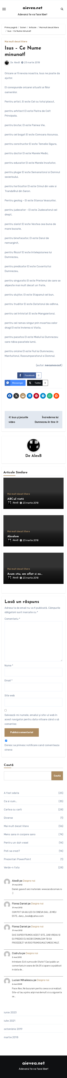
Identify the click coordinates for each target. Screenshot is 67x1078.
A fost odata (11, 793)
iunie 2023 (10, 1012)
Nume (9, 665)
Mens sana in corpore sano (20, 834)
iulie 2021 (9, 1020)
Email (8, 680)
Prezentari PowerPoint (17, 859)
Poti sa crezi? (12, 850)
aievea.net (32, 8)
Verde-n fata (11, 867)
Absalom (13, 536)
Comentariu (12, 618)
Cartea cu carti (13, 809)
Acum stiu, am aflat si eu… (24, 574)
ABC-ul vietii (15, 499)
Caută (9, 765)
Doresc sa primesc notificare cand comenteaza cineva (32, 747)
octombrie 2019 (13, 1029)
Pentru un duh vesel (16, 842)
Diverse (8, 817)
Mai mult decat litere (16, 42)
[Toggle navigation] (4, 9)
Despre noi (29, 880)
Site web (10, 695)
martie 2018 (11, 1037)
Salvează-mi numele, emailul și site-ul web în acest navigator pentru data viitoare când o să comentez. (32, 719)
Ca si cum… (10, 801)
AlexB (17, 62)
